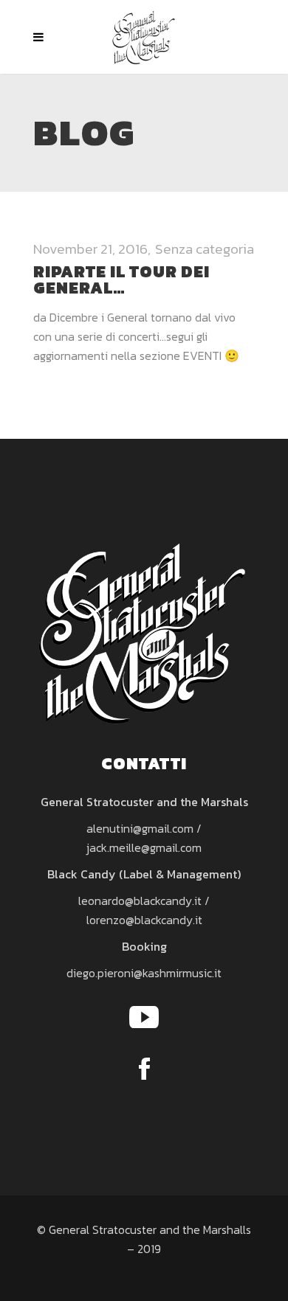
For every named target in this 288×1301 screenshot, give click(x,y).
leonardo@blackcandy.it (140, 900)
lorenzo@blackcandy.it (144, 920)
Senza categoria (204, 249)
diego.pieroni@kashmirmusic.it (144, 973)
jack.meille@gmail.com (144, 847)
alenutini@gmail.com (139, 828)
